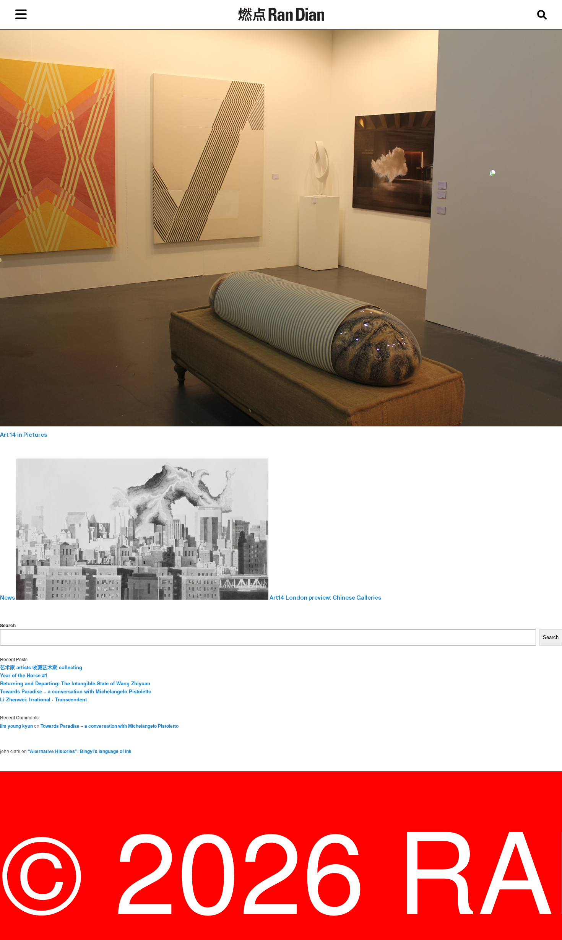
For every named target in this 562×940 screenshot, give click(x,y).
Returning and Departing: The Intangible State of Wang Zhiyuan (75, 683)
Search (8, 625)
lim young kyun (16, 725)
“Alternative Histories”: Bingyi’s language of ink (80, 751)
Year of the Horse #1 (23, 675)
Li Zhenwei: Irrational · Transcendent (43, 699)
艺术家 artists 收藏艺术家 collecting (41, 667)
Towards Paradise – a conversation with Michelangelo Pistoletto (75, 691)
